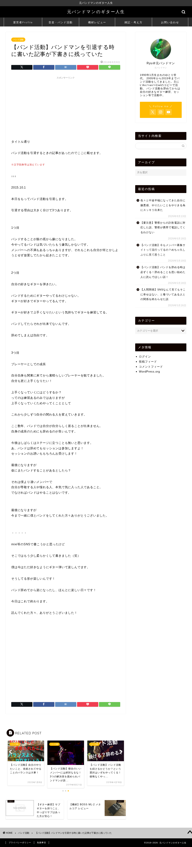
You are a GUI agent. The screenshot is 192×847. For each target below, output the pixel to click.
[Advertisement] (65, 107)
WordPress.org (149, 371)
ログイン (145, 356)
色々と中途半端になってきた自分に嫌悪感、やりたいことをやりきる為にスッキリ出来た (162, 205)
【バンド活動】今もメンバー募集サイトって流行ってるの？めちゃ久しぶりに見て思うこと (162, 250)
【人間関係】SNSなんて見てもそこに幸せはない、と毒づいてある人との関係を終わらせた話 (163, 294)
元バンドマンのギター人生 (96, 11)
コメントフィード (151, 366)
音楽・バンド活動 (61, 22)
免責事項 (41, 842)
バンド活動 (18, 39)
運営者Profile (23, 22)
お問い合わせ (170, 22)
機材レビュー (97, 22)
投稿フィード (148, 361)
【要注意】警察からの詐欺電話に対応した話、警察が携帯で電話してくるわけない (162, 227)
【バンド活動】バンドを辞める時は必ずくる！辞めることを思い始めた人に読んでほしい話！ (162, 272)
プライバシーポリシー (20, 842)
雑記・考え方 (133, 22)
